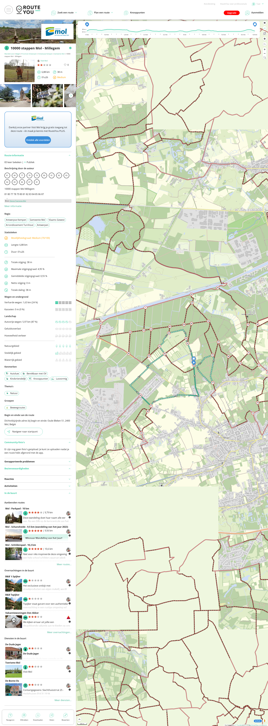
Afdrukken (24, 720)
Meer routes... (64, 564)
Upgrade (231, 12)
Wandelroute (9, 54)
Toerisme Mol (12, 662)
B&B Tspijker (12, 594)
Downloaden (38, 720)
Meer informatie (12, 206)
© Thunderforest (240, 725)
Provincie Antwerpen (29, 54)
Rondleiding (209, 4)
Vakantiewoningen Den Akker (22, 612)
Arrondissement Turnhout (20, 225)
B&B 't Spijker (12, 576)
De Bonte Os (12, 680)
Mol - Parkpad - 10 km (17, 508)
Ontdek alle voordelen (38, 140)
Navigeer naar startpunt (25, 431)
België (17, 54)
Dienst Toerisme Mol (18, 201)
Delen (52, 720)
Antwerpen (42, 225)
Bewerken (66, 720)
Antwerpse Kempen (45, 54)
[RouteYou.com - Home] (28, 10)
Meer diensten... (63, 700)
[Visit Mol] (57, 35)
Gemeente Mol (59, 54)
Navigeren (10, 720)
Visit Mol (44, 60)
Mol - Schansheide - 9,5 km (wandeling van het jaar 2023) (36, 526)
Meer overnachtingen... (59, 632)
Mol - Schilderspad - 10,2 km (20, 544)
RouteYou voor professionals (233, 4)
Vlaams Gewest (57, 219)
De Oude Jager (13, 644)
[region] (172, 373)
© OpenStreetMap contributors (256, 725)
